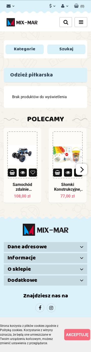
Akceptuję (77, 334)
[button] (79, 5)
